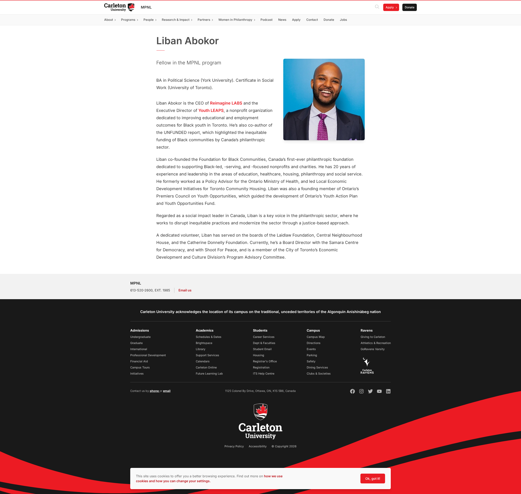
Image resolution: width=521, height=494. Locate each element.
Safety (311, 361)
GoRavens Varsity (373, 349)
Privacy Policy (234, 446)
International (138, 349)
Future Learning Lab (209, 373)
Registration (261, 367)
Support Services (207, 355)
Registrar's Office (265, 361)
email (167, 391)
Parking (312, 355)
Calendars (203, 361)
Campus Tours (140, 367)
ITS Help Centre (263, 373)
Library (200, 349)
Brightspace (204, 343)
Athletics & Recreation (376, 343)
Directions (314, 343)
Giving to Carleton (373, 337)
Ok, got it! (372, 478)
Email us (185, 290)
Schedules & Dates (208, 337)
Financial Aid (139, 361)
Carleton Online (206, 367)
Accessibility (258, 446)
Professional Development (148, 355)
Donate (409, 7)
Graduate (136, 343)
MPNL (146, 7)
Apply (390, 7)
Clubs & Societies (319, 373)
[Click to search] (377, 7)
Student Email (262, 349)
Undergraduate (140, 337)
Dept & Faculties (264, 343)
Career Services (264, 337)
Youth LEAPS (211, 110)
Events (311, 349)
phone (155, 391)
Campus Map (316, 337)
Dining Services (317, 367)
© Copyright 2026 (284, 446)
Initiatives (137, 373)
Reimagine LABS (226, 103)
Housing (258, 355)
